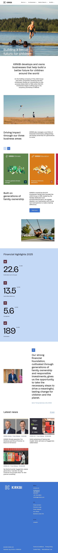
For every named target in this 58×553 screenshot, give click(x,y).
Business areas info (38, 513)
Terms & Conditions (38, 546)
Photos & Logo (37, 507)
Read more (34, 210)
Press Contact (37, 505)
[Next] (8, 148)
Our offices (36, 511)
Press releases (37, 509)
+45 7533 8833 (37, 495)
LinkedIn (35, 522)
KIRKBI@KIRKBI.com (38, 497)
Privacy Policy (49, 546)
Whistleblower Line (47, 549)
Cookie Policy (36, 549)
